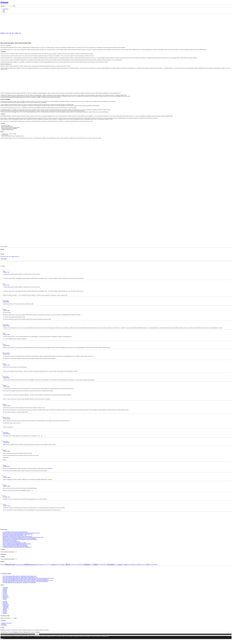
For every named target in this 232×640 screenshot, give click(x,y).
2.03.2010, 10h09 (6, 325)
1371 (4, 9)
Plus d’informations (31, 634)
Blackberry (41, 564)
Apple (13, 564)
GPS (56, 564)
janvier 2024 (5, 603)
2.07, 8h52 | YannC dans (19, 576)
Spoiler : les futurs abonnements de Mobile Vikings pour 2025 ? (15, 544)
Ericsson (2, 256)
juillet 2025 (5, 590)
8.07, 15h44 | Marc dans (19, 582)
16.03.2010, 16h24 (6, 433)
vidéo (145, 564)
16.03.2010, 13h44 (6, 405)
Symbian (16, 33)
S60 (10, 33)
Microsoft (73, 564)
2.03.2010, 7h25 (6, 284)
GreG (4, 271)
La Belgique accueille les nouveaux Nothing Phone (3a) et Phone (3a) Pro (17, 547)
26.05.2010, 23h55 (6, 486)
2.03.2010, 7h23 (6, 272)
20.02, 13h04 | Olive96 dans (20, 577)
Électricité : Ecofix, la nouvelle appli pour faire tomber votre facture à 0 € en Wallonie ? (19, 538)
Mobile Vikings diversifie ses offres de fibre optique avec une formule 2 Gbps (17, 534)
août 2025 (5, 589)
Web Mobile (151, 564)
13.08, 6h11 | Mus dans (28, 580)
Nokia (95, 564)
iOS (63, 564)
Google (53, 564)
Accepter (37, 634)
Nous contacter (4, 625)
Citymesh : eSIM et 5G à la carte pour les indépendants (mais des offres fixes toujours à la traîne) (21, 532)
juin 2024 (5, 598)
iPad (64, 564)
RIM (115, 564)
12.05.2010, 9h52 (6, 466)
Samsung (120, 564)
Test (20, 33)
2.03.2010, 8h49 (6, 301)
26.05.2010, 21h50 (6, 477)
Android (8, 564)
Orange (99, 564)
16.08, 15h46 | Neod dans (25, 579)
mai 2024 (4, 599)
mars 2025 (5, 593)
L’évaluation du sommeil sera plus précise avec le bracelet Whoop (15, 545)
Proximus (111, 564)
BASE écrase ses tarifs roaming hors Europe (11, 541)
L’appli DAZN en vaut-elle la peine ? (10, 540)
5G (3, 564)
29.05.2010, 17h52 (6, 505)
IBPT (61, 564)
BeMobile (4, 2)
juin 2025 (5, 591)
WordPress (38, 632)
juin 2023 (5, 611)
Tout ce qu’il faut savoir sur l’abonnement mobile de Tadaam (14, 542)
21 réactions (8, 45)
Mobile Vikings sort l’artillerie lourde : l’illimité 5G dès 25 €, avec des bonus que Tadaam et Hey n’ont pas (23, 537)
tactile (16, 256)
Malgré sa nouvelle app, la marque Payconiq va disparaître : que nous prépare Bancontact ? (20, 539)
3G (1, 564)
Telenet (138, 564)
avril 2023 (5, 613)
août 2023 (5, 608)
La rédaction (3, 624)
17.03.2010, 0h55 (6, 442)
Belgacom (32, 564)
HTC (58, 564)
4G (2, 564)
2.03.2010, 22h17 (6, 354)
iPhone (68, 564)
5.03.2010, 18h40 (6, 386)
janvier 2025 (5, 596)
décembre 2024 (6, 597)
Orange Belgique (103, 564)
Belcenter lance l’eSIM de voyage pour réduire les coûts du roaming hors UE (17, 536)
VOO (147, 564)
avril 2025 (5, 592)
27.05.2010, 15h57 (6, 496)
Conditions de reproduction (6, 622)
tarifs (136, 564)
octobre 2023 (5, 606)
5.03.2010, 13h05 (6, 365)
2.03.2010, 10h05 (6, 310)
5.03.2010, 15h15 (6, 377)
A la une (7, 33)
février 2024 (5, 602)
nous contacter (5, 8)
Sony (13, 33)
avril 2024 (5, 601)
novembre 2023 (6, 605)
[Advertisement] (116, 22)
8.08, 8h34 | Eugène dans (25, 581)
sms (123, 564)
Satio (7, 256)
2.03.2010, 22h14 (6, 345)
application (17, 564)
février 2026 (5, 587)
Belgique (37, 564)
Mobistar (87, 564)
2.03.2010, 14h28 (6, 334)
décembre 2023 (6, 604)
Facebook (49, 564)
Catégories (2, 551)
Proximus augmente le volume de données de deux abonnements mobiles (17, 543)
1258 (4, 12)
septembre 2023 (6, 607)
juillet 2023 (5, 610)
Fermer (1, 638)
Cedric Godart (5, 300)
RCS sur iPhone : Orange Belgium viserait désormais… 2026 (14, 535)
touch (143, 564)
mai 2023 (4, 612)
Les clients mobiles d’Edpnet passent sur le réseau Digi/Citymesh (15, 531)
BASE (26, 564)
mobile (77, 564)
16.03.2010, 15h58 (6, 418)
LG (71, 564)
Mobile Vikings (81, 564)
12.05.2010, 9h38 (6, 451)
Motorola (91, 564)
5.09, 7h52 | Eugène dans (28, 578)
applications (22, 564)
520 (3, 10)
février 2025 (5, 594)
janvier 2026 (5, 588)
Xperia (155, 564)
